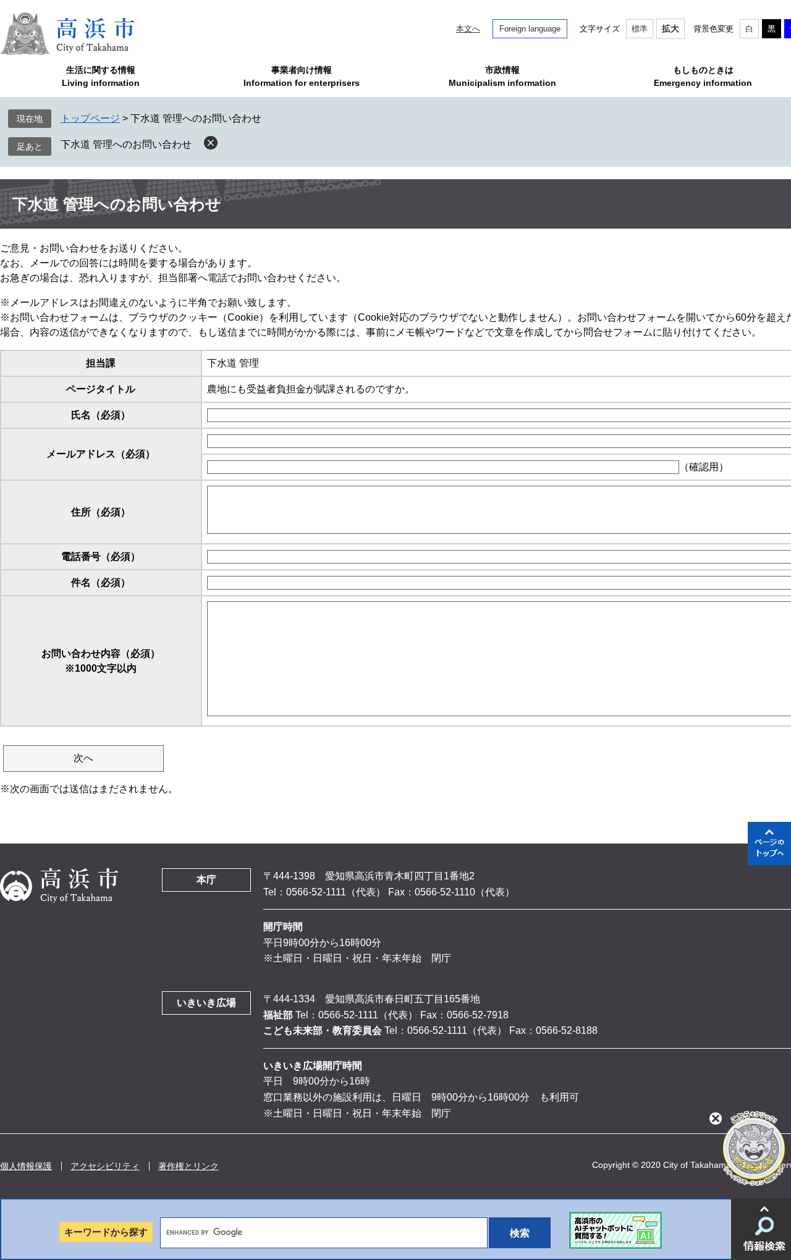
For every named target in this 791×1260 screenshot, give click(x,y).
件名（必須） (100, 582)
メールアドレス (100, 454)
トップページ (90, 118)
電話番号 (100, 556)
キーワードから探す (106, 1232)
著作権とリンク (188, 1166)
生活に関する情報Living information (101, 76)
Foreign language (529, 28)
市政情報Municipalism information (502, 76)
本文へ (468, 28)
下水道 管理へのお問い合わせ (126, 144)
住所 (100, 512)
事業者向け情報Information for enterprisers (301, 76)
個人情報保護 (26, 1166)
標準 (640, 28)
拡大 (670, 28)
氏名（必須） (100, 415)
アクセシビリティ (105, 1166)
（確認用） (704, 467)
